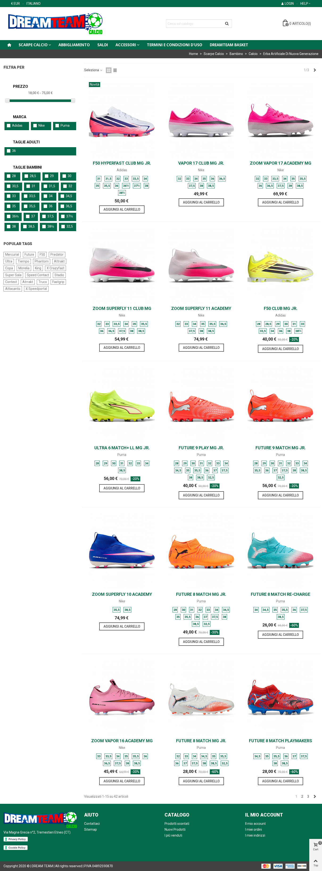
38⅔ (50, 226)
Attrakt (59, 261)
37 (33, 216)
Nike (41, 125)
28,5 (33, 176)
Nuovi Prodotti (175, 829)
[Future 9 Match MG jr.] (281, 404)
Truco (42, 282)
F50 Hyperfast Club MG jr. (122, 163)
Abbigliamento (74, 44)
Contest (11, 282)
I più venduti (173, 835)
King (38, 268)
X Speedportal (36, 289)
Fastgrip (58, 282)
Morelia (23, 268)
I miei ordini (253, 829)
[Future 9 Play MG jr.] (201, 404)
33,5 (32, 196)
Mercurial (12, 254)
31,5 (52, 186)
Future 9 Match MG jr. (281, 447)
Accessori (126, 44)
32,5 (69, 226)
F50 (42, 254)
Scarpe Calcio (33, 44)
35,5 (32, 206)
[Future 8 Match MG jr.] (201, 551)
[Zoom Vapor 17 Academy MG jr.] (281, 120)
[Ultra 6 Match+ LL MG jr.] (122, 404)
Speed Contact (38, 275)
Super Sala (13, 275)
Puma (65, 125)
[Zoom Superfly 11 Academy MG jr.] (201, 265)
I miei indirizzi (255, 835)
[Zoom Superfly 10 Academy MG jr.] (122, 551)
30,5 (15, 186)
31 (33, 186)
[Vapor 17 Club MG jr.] (201, 120)
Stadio (59, 275)
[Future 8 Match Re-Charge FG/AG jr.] (281, 551)
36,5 (69, 206)
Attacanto (12, 289)
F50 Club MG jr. (280, 308)
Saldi (102, 44)
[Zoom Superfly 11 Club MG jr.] (122, 265)
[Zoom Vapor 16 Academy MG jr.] (122, 697)
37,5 (50, 216)
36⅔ (15, 216)
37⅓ (69, 216)
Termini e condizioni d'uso (174, 44)
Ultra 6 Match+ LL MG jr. (122, 447)
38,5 (31, 226)
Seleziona (92, 70)
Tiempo (23, 261)
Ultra (8, 261)
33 (14, 196)
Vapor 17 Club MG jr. (201, 163)
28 (14, 176)
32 (70, 186)
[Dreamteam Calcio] (62, 23)
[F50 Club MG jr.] (281, 265)
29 (52, 176)
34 (51, 196)
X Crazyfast (55, 268)
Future (29, 254)
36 (14, 151)
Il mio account (255, 823)
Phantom (42, 261)
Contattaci (92, 823)
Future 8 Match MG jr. (201, 594)
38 (14, 226)
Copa (9, 268)
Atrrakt (27, 282)
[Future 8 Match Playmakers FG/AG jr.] (281, 697)
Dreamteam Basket (229, 44)
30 (69, 176)
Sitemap (90, 829)
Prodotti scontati (177, 823)
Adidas (17, 125)
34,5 (69, 196)
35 (14, 206)
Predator (57, 254)
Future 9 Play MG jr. (201, 447)
